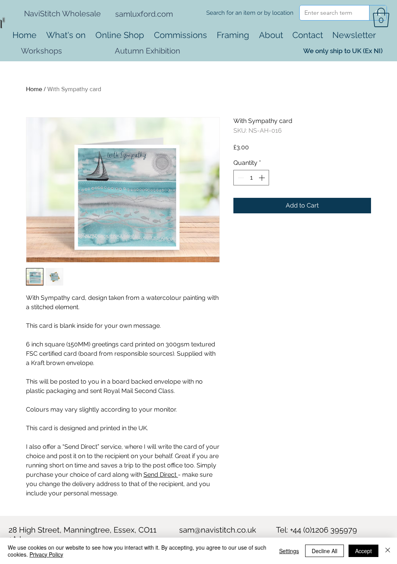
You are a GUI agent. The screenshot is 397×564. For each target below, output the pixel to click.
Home (34, 89)
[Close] (387, 551)
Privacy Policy (46, 554)
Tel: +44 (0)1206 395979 (316, 530)
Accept (363, 551)
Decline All (324, 551)
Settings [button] (289, 551)
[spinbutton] (251, 177)
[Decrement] (240, 177)
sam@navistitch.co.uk (217, 530)
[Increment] (262, 177)
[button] (381, 17)
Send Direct (160, 474)
